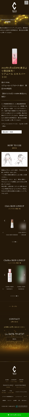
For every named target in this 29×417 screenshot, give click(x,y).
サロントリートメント (20, 387)
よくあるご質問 (11, 392)
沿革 (19, 400)
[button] (4, 220)
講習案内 (4, 400)
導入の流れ (4, 392)
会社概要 (14, 400)
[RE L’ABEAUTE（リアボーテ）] (14, 7)
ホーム (7, 381)
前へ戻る (14, 306)
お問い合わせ (24, 400)
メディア (25, 396)
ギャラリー (10, 400)
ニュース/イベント (18, 396)
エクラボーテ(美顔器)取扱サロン (8, 396)
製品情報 (8, 387)
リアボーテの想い (14, 381)
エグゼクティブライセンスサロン (21, 391)
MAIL (14, 339)
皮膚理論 (21, 381)
